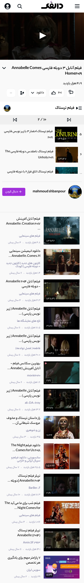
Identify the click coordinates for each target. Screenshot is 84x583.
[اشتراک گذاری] (22, 93)
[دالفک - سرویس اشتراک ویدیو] (55, 6)
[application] (42, 36)
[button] (42, 36)
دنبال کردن (12, 191)
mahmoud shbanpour (49, 192)
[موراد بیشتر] (11, 93)
